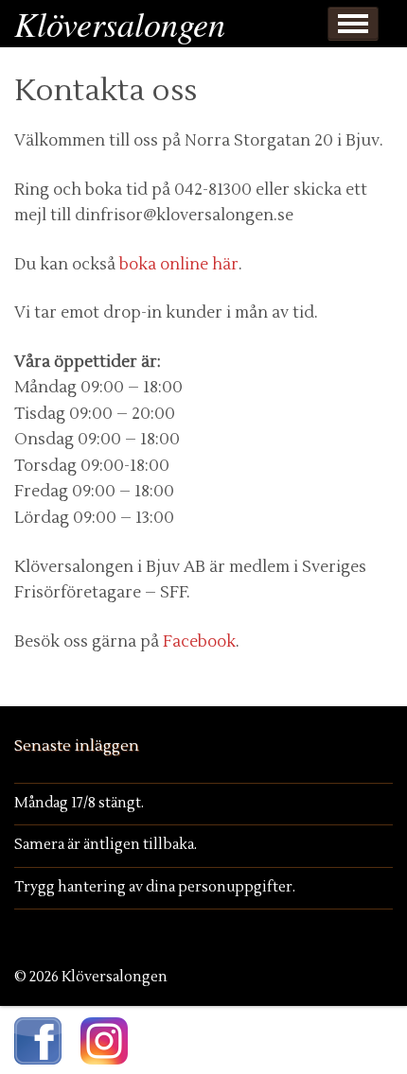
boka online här (179, 264)
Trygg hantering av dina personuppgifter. (154, 887)
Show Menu (353, 23)
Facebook (199, 642)
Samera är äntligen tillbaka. (105, 845)
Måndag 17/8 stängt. (79, 803)
